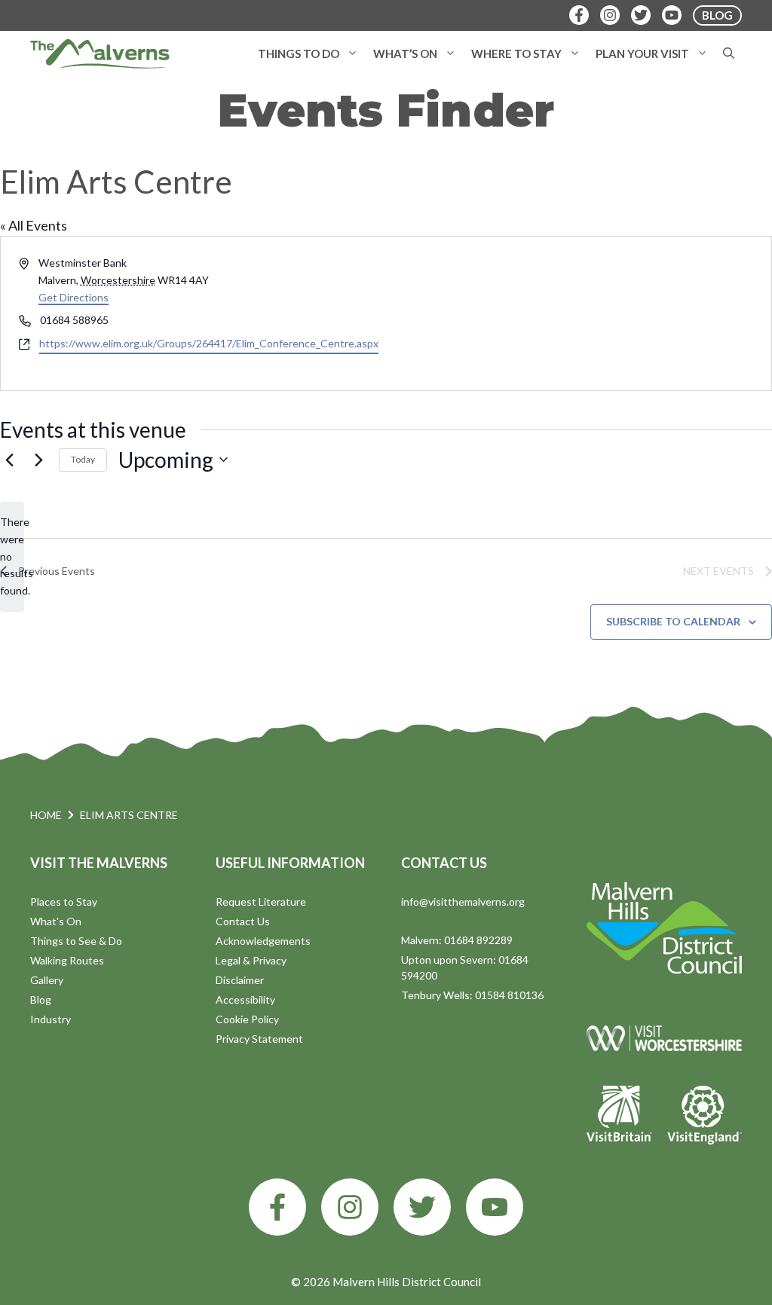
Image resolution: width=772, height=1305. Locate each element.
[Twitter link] (422, 1207)
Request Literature (261, 901)
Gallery (46, 979)
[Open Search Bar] (728, 53)
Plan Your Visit (642, 53)
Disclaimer (240, 979)
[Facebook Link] (579, 15)
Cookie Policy (247, 1019)
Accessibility (245, 999)
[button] (352, 53)
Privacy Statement (259, 1038)
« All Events (33, 225)
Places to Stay (63, 901)
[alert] (12, 556)
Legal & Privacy (251, 960)
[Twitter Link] (641, 15)
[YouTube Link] (672, 15)
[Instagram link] (349, 1207)
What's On (55, 921)
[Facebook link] (277, 1207)
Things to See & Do (76, 940)
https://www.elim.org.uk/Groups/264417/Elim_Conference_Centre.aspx (208, 343)
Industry (50, 1019)
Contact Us (243, 921)
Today (83, 459)
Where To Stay (516, 53)
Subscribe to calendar (673, 621)
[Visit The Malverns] (100, 53)
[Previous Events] (9, 460)
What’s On (405, 53)
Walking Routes (67, 960)
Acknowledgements (263, 940)
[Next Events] (38, 460)
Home (46, 814)
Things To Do (298, 53)
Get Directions (73, 297)
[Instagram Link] (610, 15)
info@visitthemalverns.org (463, 901)
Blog (40, 999)
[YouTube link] (494, 1207)
